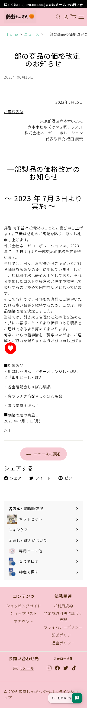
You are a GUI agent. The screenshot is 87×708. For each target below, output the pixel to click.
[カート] (73, 17)
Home (12, 34)
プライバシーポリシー (63, 627)
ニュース (31, 34)
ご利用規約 (63, 605)
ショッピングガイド (23, 605)
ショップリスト (23, 613)
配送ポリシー (63, 635)
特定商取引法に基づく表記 (63, 616)
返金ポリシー (63, 643)
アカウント (23, 621)
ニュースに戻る (47, 454)
